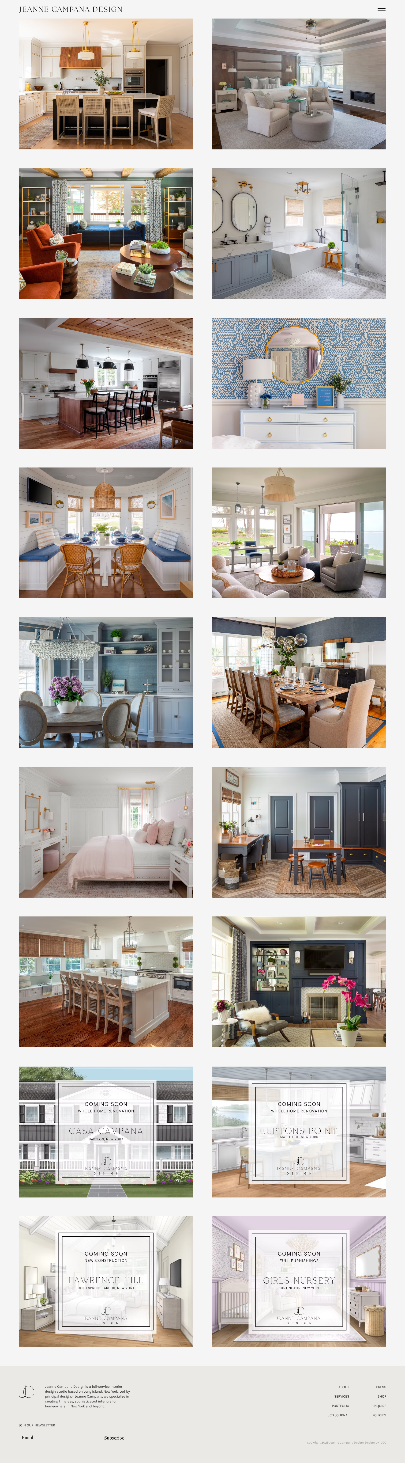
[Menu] (381, 9)
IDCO (382, 1442)
